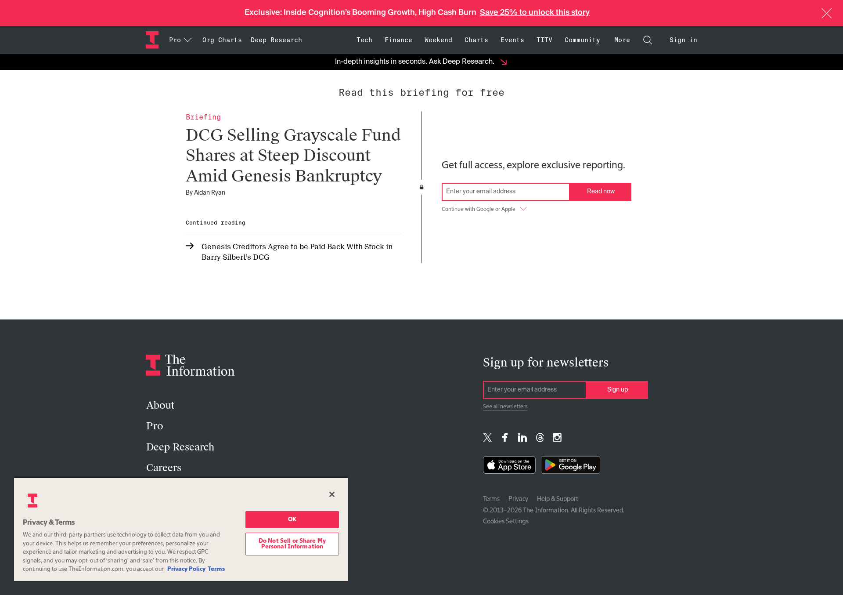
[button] (826, 13)
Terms (491, 499)
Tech (364, 40)
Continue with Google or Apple (478, 209)
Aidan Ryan (209, 193)
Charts (476, 40)
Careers (163, 467)
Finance (398, 40)
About (160, 405)
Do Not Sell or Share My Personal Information (292, 544)
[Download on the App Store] (509, 467)
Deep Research (276, 40)
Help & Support (557, 499)
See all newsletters (505, 407)
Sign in (683, 40)
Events (512, 40)
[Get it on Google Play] (570, 467)
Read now (601, 192)
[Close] (332, 494)
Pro (154, 426)
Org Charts (222, 40)
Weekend (438, 40)
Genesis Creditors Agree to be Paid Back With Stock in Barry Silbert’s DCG (297, 252)
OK (292, 519)
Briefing (203, 117)
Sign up (617, 390)
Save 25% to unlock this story (535, 13)
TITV (544, 40)
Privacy (518, 499)
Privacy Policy (186, 569)
